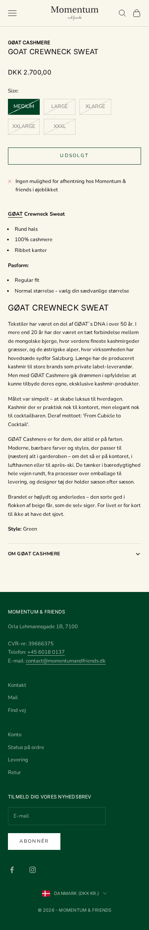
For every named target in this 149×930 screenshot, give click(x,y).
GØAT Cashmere (29, 42)
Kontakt (17, 685)
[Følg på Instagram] (33, 870)
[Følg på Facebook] (12, 870)
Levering (18, 759)
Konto (14, 734)
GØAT (15, 214)
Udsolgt (74, 155)
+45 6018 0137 (46, 652)
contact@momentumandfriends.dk (66, 661)
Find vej (17, 710)
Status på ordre (26, 747)
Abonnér (34, 841)
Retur (14, 772)
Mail (13, 697)
